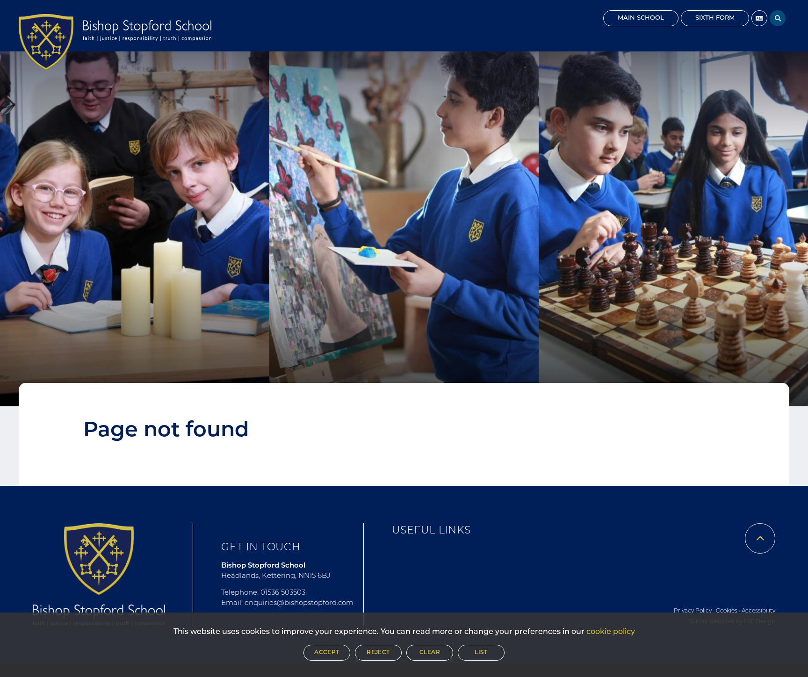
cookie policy (610, 632)
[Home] (46, 42)
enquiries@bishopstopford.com (299, 603)
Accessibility (758, 611)
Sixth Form (715, 18)
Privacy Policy (693, 611)
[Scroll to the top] (760, 538)
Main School (641, 18)
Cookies (726, 611)
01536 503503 (282, 593)
